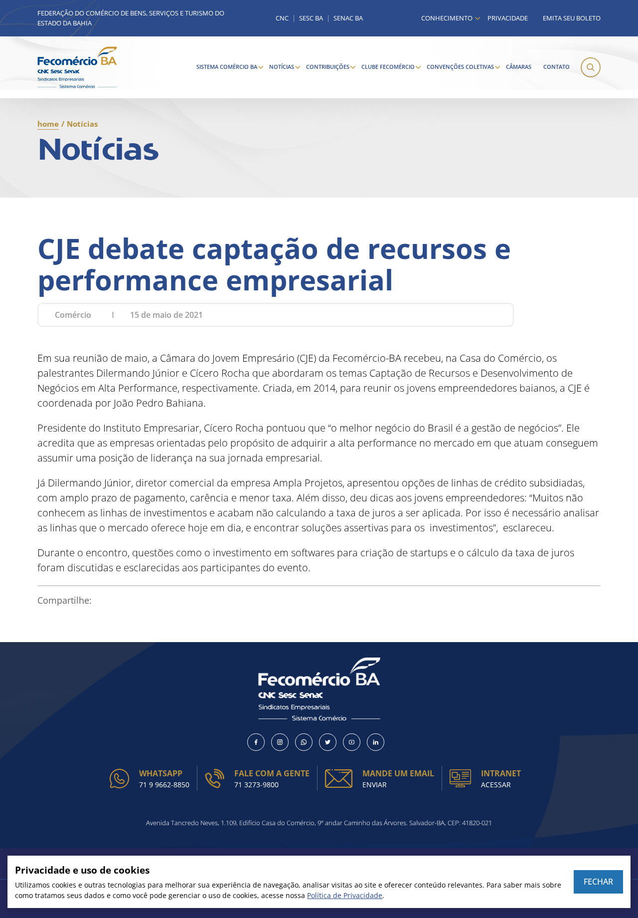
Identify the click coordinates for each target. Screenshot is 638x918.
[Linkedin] (375, 742)
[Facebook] (256, 742)
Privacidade (507, 17)
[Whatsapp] (304, 742)
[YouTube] (351, 742)
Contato (556, 66)
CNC (282, 18)
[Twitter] (327, 742)
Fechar (598, 881)
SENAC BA (348, 18)
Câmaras (518, 66)
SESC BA (311, 18)
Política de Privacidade (344, 895)
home (48, 124)
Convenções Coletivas (460, 66)
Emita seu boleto (572, 17)
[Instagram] (280, 742)
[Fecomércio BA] (77, 67)
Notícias (281, 66)
